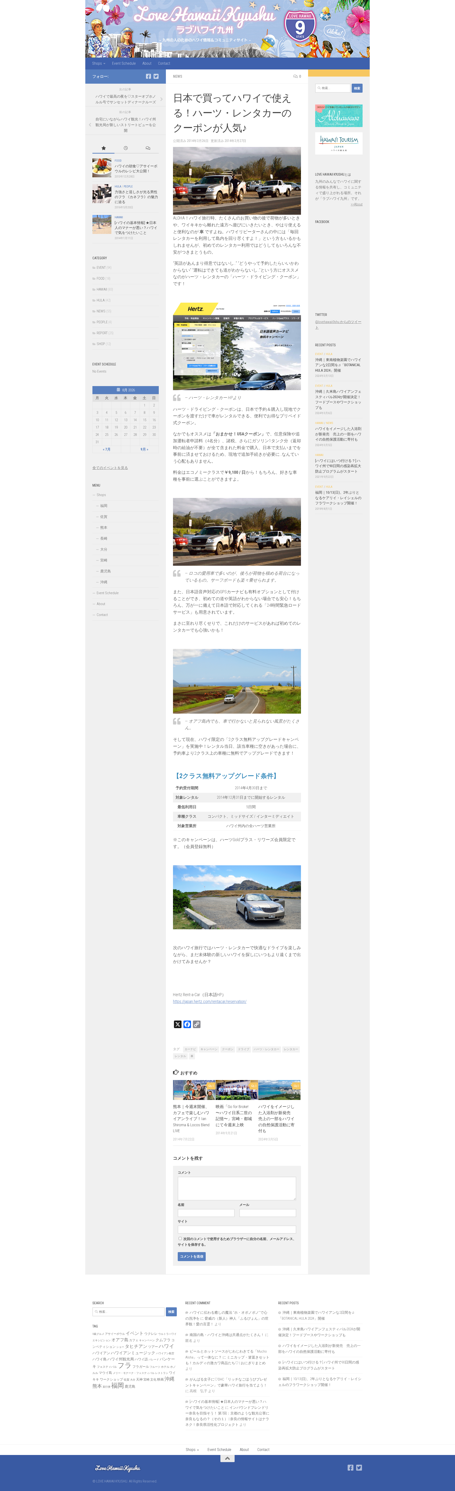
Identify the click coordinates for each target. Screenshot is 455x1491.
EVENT (101, 267)
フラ (125, 1365)
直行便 (106, 1386)
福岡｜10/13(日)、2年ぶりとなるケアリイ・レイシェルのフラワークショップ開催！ (338, 497)
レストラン (161, 1373)
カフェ (133, 1340)
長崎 (103, 538)
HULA (118, 186)
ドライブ (243, 1049)
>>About (357, 204)
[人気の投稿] (103, 148)
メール (244, 1205)
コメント (184, 1172)
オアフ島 (119, 1339)
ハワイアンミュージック (133, 1352)
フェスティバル (107, 1366)
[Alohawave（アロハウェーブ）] (339, 126)
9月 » (144, 449)
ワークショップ (111, 1379)
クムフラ (163, 1340)
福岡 (103, 506)
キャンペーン (209, 1049)
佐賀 (103, 517)
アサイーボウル (115, 1334)
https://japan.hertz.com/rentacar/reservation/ (209, 1001)
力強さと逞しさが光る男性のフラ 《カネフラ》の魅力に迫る (136, 197)
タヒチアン (136, 1346)
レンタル (180, 1056)
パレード (154, 1359)
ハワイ (166, 1346)
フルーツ (155, 1366)
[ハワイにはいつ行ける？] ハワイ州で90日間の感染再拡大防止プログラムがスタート (338, 466)
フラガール (140, 1366)
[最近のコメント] (148, 148)
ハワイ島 (99, 1359)
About (146, 63)
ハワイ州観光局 (120, 1359)
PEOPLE (128, 186)
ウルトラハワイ (167, 1334)
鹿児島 (105, 571)
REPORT (102, 333)
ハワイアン (101, 1353)
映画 (160, 1379)
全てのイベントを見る (110, 468)
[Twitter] (156, 76)
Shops (97, 63)
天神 (139, 1379)
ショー (120, 1347)
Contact (164, 63)
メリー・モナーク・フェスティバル (134, 1373)
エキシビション (101, 1340)
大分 (103, 549)
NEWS (177, 76)
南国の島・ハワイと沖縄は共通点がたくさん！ (227, 1335)
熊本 (103, 527)
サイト (183, 1221)
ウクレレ (151, 1334)
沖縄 (103, 582)
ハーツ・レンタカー (266, 1049)
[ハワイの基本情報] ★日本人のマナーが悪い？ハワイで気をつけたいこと (136, 228)
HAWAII (119, 217)
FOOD (118, 160)
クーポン (227, 1049)
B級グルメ (98, 1334)
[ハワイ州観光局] (339, 153)
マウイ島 (105, 1373)
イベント (135, 1333)
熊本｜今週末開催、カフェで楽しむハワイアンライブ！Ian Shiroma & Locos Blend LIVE (191, 1118)
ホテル (165, 1366)
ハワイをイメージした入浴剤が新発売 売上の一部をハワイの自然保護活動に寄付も (276, 1118)
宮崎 (103, 560)
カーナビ (190, 1049)
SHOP (101, 344)
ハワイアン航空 (165, 1353)
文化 (153, 1379)
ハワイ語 (141, 1359)
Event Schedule (124, 63)
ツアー (153, 1347)
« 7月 (107, 449)
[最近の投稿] (125, 148)
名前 (181, 1205)
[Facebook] (148, 76)
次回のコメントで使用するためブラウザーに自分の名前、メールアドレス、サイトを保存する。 (237, 1241)
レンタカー (291, 1049)
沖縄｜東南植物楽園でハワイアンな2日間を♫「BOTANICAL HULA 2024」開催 (338, 365)
